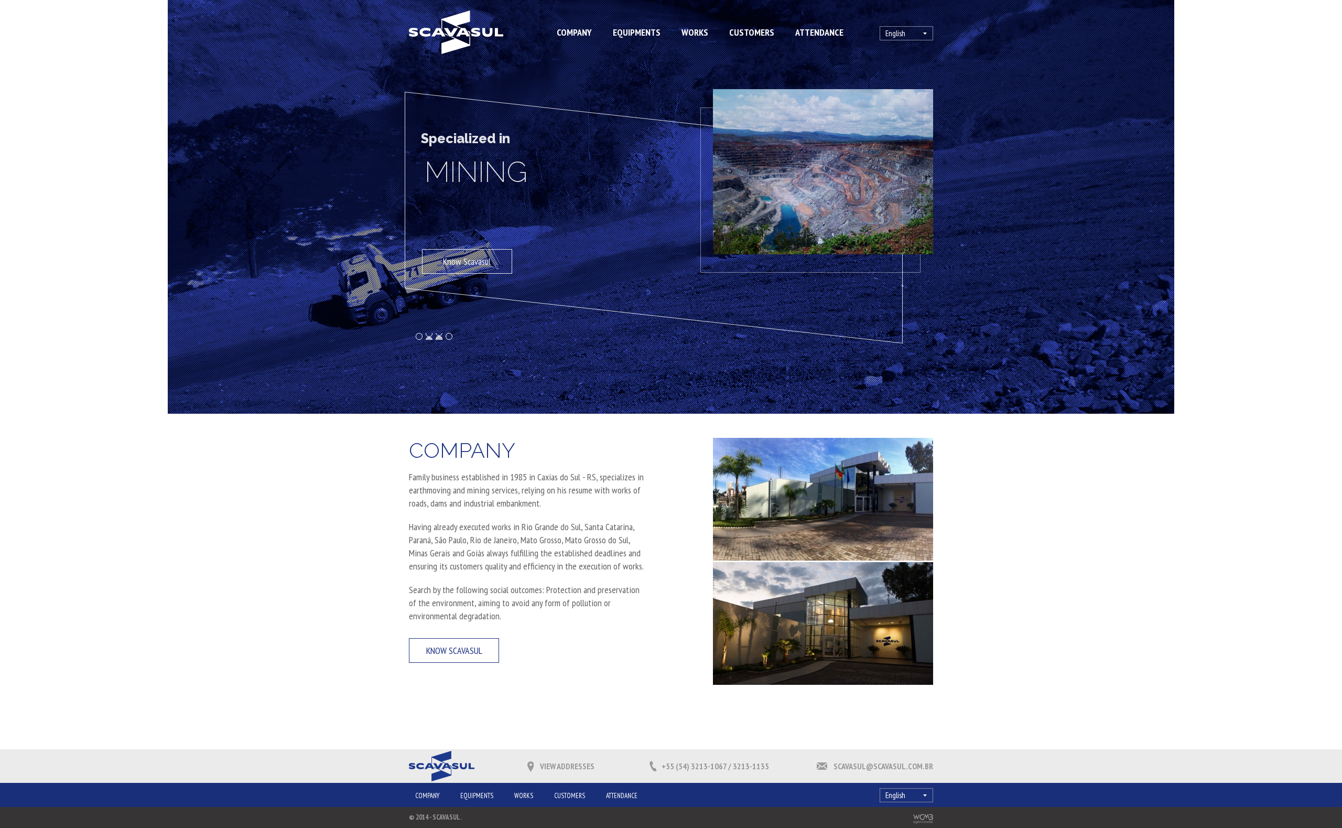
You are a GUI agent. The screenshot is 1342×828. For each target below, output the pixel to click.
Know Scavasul (470, 261)
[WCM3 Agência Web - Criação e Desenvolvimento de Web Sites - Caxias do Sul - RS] (923, 819)
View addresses (567, 766)
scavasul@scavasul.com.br (883, 766)
